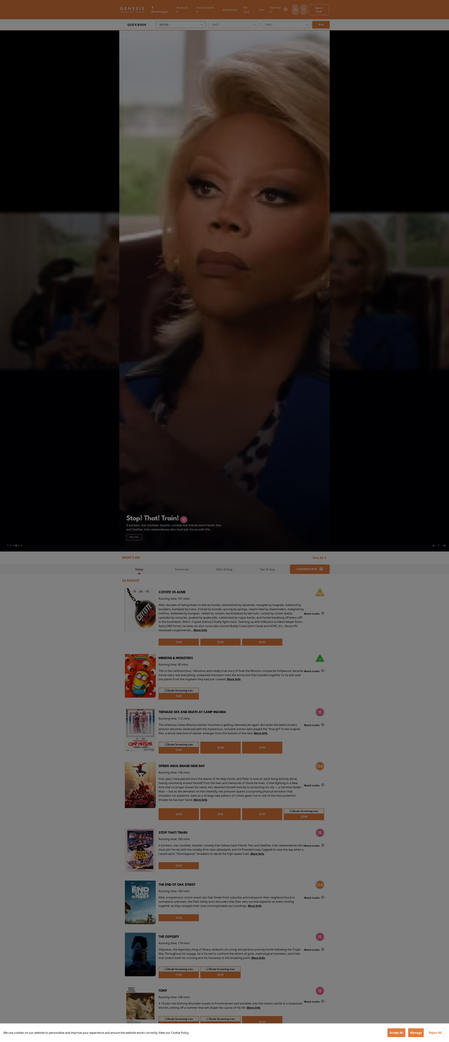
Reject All (435, 1033)
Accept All (396, 1033)
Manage (416, 1033)
